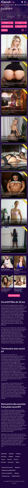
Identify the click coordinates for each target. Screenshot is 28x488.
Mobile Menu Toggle (25, 2)
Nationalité (6, 26)
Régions (6, 22)
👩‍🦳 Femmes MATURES (20, 4)
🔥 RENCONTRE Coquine (7, 4)
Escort (5, 19)
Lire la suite (11, 17)
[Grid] (22, 30)
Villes (19, 22)
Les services (19, 26)
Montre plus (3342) (14, 295)
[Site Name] (14, 2)
